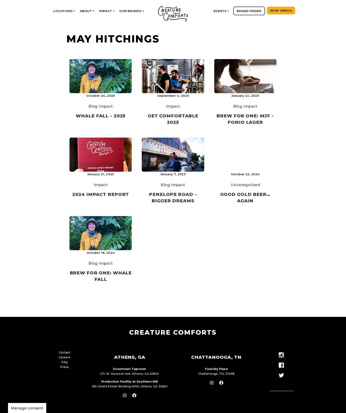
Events (222, 12)
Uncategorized (245, 185)
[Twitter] (281, 376)
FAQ (64, 362)
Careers (64, 357)
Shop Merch (281, 10)
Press (64, 367)
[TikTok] (281, 383)
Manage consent (27, 408)
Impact (107, 12)
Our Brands (132, 12)
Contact (65, 352)
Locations (64, 12)
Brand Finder (249, 11)
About (88, 12)
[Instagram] (281, 355)
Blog (93, 106)
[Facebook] (281, 365)
